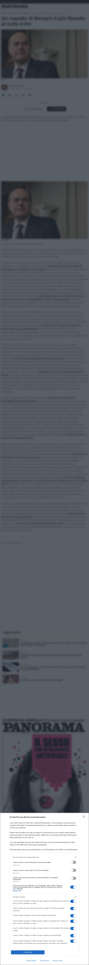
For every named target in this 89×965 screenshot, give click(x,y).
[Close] (84, 817)
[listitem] (44, 857)
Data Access (44, 961)
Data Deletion (31, 961)
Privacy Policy (58, 961)
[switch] (73, 862)
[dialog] (44, 889)
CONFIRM (28, 952)
